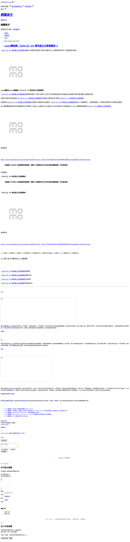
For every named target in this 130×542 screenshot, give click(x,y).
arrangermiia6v (5, 424)
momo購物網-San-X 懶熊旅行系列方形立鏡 (16, 416)
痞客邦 (15, 433)
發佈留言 (4, 451)
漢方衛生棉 (24, 400)
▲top (2, 437)
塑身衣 (2, 331)
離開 (11, 538)
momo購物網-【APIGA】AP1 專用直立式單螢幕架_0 (31, 46)
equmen (11, 343)
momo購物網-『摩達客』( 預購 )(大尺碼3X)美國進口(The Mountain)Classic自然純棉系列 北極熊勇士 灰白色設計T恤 (36, 410)
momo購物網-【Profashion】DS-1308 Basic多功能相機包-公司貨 (22, 412)
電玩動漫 (16, 29)
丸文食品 (16, 388)
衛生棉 (5, 400)
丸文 (9, 388)
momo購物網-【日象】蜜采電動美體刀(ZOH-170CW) (19, 409)
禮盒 (13, 393)
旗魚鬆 (69, 388)
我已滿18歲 (5, 538)
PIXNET (51, 519)
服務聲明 (83, 519)
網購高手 (7, 14)
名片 (6, 38)
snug (2, 291)
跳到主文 (4, 20)
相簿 (6, 33)
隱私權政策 (76, 519)
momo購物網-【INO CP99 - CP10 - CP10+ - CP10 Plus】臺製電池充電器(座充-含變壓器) (28, 414)
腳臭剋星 (14, 326)
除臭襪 (5, 326)
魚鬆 (2, 349)
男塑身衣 (22, 343)
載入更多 (4, 440)
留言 (18, 433)
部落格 (7, 35)
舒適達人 (11, 400)
